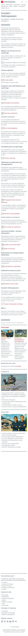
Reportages (9, 4)
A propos (4, 582)
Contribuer (5, 611)
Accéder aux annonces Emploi (12, 244)
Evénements (16, 4)
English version (5, 8)
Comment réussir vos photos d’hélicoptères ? (14, 406)
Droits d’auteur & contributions (12, 227)
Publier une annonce (9, 248)
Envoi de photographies (10, 128)
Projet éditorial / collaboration (12, 266)
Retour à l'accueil (6, 24)
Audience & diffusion (7, 584)
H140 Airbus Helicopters (8, 399)
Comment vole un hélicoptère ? (10, 443)
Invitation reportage (9, 158)
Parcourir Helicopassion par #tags (11, 447)
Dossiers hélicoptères (8, 598)
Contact (4, 589)
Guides (11, 6)
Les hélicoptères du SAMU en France (12, 405)
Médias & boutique (7, 602)
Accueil (3, 4)
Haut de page (15, 626)
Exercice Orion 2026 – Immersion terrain (13, 393)
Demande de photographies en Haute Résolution (19, 339)
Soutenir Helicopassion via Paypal (13, 304)
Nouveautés (22, 6)
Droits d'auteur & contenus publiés (17, 632)
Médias (16, 6)
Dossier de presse (7, 585)
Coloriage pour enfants (8, 445)
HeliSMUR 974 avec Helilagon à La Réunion (14, 394)
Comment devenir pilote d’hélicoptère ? (13, 436)
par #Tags (18, 366)
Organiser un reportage (8, 612)
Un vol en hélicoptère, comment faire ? (12, 438)
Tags (3, 603)
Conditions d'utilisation (15, 630)
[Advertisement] (14, 512)
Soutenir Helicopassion (8, 614)
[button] (22, 2)
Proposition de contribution (11, 103)
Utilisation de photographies (12, 213)
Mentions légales (6, 630)
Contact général (8, 80)
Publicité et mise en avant (11, 283)
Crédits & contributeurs (8, 587)
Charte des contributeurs (11, 113)
